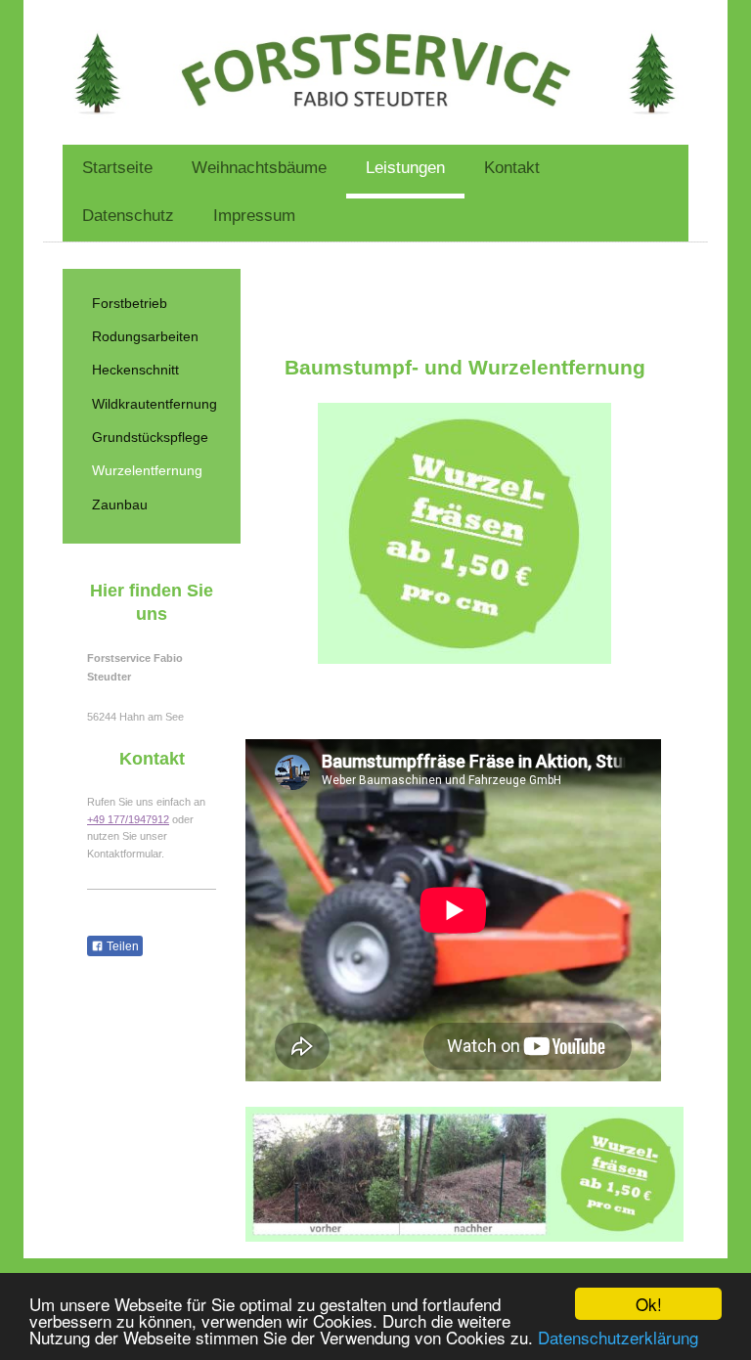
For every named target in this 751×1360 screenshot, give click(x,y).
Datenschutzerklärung (618, 1337)
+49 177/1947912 (128, 819)
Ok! (649, 1304)
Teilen (121, 946)
